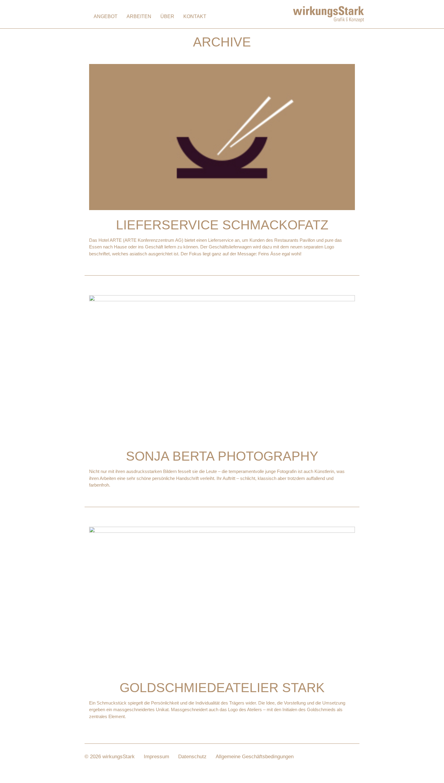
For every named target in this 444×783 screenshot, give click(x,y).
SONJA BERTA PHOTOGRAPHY (222, 456)
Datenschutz (192, 756)
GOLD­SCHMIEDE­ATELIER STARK (222, 687)
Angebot (105, 16)
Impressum (156, 756)
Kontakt (194, 16)
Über (167, 16)
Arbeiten (139, 16)
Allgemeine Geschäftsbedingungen (255, 756)
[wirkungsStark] (328, 13)
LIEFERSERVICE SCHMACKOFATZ (222, 225)
